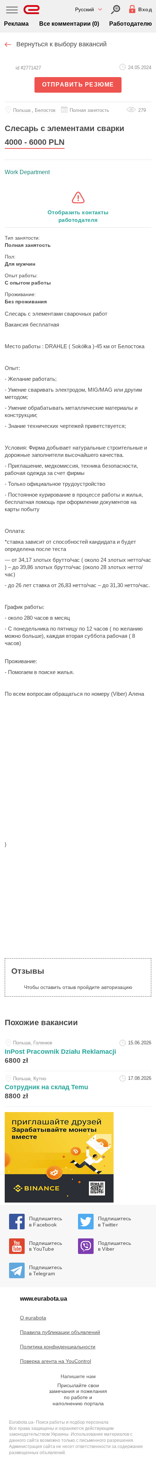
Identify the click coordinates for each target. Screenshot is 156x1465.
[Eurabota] (32, 9)
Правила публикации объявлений (60, 1332)
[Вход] (115, 9)
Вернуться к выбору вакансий (61, 44)
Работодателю (130, 24)
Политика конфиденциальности (57, 1347)
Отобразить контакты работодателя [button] (78, 216)
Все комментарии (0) (69, 24)
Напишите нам (78, 1376)
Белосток (45, 110)
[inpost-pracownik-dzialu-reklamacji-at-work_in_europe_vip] (78, 1053)
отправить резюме (78, 84)
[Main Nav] (12, 11)
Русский (84, 9)
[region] (78, 784)
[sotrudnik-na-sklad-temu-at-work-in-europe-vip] (78, 1088)
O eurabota (33, 1318)
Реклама (16, 24)
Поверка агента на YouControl (55, 1361)
